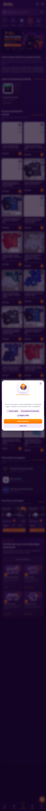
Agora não (23, 426)
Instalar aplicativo (23, 421)
